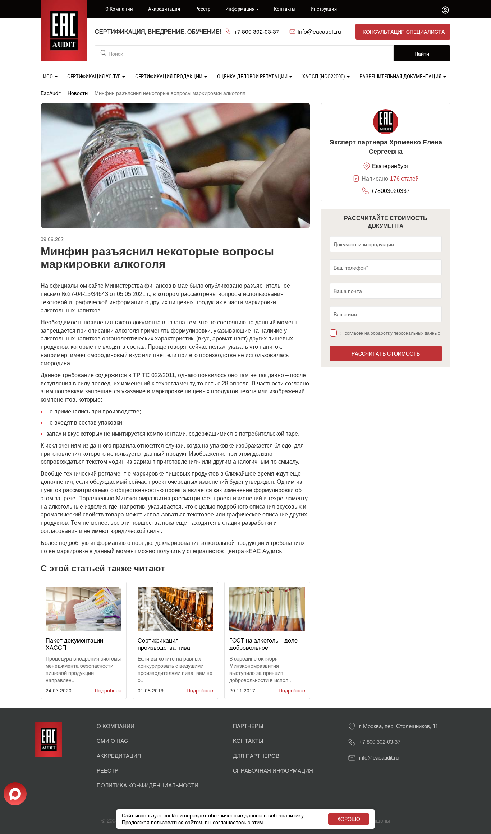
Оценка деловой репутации (253, 76)
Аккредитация (164, 8)
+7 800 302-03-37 (256, 32)
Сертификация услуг (94, 76)
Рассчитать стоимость (386, 353)
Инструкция (324, 8)
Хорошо (348, 819)
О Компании (115, 725)
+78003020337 (390, 191)
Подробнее (108, 690)
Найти (421, 53)
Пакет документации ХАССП (74, 644)
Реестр (202, 8)
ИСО (48, 76)
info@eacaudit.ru (319, 32)
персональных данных (417, 333)
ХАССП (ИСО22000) (324, 76)
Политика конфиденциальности (147, 785)
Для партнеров (256, 755)
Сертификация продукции (169, 76)
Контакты (284, 8)
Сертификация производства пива (164, 644)
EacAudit (51, 93)
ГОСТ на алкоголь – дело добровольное (263, 644)
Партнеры (248, 725)
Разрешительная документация (400, 76)
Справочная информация (273, 770)
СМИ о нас (112, 740)
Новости (78, 93)
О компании (119, 8)
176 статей (404, 179)
